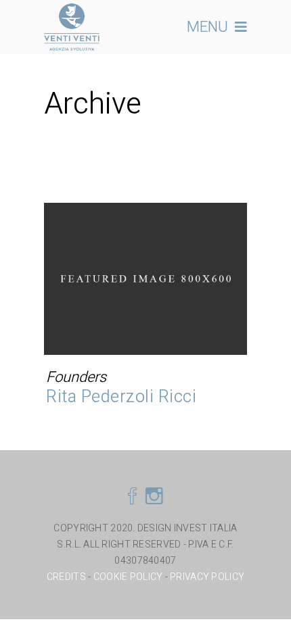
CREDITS (67, 577)
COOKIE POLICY (128, 577)
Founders (76, 377)
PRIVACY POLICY (207, 577)
